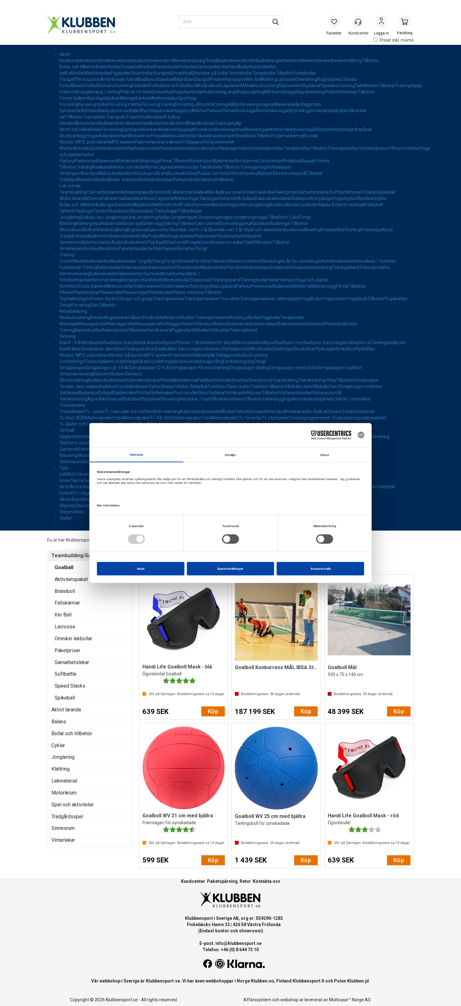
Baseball (165, 79)
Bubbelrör (135, 242)
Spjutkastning (310, 91)
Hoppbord (183, 110)
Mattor (199, 110)
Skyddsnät (311, 85)
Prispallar (160, 135)
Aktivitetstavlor (96, 242)
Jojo (99, 217)
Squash (308, 160)
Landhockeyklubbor (178, 173)
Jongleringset (184, 217)
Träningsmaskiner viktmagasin (270, 298)
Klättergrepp (88, 223)
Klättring (68, 223)
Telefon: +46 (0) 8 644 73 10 (231, 949)
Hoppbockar (161, 110)
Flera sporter (88, 79)
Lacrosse (286, 79)
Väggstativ (310, 104)
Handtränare (159, 330)
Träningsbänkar (168, 298)
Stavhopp (348, 91)
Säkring (170, 223)
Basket (224, 60)
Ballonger (105, 204)
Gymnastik (70, 110)
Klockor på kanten (127, 355)
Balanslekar (280, 198)
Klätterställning (112, 229)
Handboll (68, 123)
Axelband (101, 167)
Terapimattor (297, 148)
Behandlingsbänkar (109, 317)
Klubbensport (79, 539)
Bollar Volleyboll (124, 179)
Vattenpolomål (327, 392)
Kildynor (173, 317)
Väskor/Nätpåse (191, 386)
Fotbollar (188, 66)
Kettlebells (85, 261)
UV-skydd (226, 342)
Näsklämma (185, 380)
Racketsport (202, 160)
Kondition (69, 286)
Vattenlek (227, 198)
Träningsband (345, 267)
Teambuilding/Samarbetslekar (90, 192)
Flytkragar (325, 348)
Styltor (380, 198)
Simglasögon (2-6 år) (151, 367)
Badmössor (115, 380)
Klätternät (127, 160)
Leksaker (186, 235)
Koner (199, 129)
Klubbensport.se (163, 980)
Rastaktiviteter (86, 499)
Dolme (133, 380)
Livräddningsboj (238, 361)
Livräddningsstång (205, 361)
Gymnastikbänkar (139, 129)
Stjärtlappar (164, 248)
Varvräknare (170, 141)
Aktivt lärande (73, 198)
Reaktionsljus (257, 267)
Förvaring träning (158, 104)
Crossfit (67, 261)
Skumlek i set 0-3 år (188, 229)
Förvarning (111, 129)
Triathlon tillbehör (267, 386)
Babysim (101, 373)
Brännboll (160, 192)
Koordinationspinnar (225, 129)
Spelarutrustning (338, 85)
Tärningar (208, 198)
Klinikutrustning (75, 317)
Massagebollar (92, 323)
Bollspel (105, 392)
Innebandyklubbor (129, 60)
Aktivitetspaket (135, 192)
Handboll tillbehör (123, 123)
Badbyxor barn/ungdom (327, 342)
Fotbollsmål (187, 85)
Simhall (67, 430)
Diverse (94, 198)
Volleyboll (69, 179)
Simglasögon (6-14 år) (108, 367)
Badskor (214, 348)
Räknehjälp (204, 355)
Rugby (323, 79)
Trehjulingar (166, 210)
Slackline (365, 198)
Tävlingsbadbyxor (388, 342)
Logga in (381, 22)
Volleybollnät (185, 179)
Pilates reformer (188, 292)
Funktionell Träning (78, 267)
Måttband (273, 91)
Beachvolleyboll (93, 179)
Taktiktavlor (366, 85)
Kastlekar (134, 198)
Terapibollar (264, 73)
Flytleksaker (161, 392)
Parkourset (86, 160)
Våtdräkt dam (298, 386)
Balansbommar (113, 110)
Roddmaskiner (175, 286)
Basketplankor (317, 60)
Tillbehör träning (76, 167)
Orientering (306, 79)
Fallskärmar (181, 192)
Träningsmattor (343, 148)
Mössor (254, 392)
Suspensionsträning (312, 267)
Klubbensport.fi (308, 980)
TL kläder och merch (80, 424)
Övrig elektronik (219, 141)
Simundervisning (76, 373)
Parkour (214, 110)
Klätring (269, 79)
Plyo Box (235, 267)
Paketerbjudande (136, 248)
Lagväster (231, 85)
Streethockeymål (290, 173)
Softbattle (340, 192)
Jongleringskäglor (215, 217)
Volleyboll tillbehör (216, 179)
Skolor (66, 499)
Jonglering (70, 217)
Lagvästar (168, 167)
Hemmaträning (75, 273)
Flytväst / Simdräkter (196, 342)
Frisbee (218, 79)
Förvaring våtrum (192, 104)
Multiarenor (139, 135)
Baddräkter (145, 342)
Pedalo (331, 323)
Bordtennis (246, 160)
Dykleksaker (125, 392)
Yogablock (357, 298)
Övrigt (211, 60)
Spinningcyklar (204, 286)
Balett (135, 110)
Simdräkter (304, 348)
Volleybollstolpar (156, 179)
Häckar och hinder (128, 167)
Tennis (323, 160)
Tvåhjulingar (190, 210)
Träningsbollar (254, 279)
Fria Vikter (202, 261)
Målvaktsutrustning (260, 85)
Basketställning (346, 60)
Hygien (66, 436)
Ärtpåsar (172, 116)
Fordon (101, 210)
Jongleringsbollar (265, 204)
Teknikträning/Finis (317, 380)
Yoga (306, 298)
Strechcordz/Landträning (273, 380)
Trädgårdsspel (74, 235)
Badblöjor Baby (119, 342)
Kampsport (236, 79)
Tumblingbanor (374, 148)
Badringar (283, 348)
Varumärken (72, 511)
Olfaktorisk (175, 242)
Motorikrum (71, 229)
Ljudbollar (309, 204)
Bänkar (85, 449)
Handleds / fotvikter (376, 261)
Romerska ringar (272, 110)
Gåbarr (135, 317)
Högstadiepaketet (368, 417)
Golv (94, 304)
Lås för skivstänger (303, 261)
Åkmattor (185, 248)
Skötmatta (246, 342)
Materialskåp (287, 104)
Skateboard (119, 210)
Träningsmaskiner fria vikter (212, 298)
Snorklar (240, 380)
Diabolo (88, 217)
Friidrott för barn (136, 91)
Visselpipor (281, 167)
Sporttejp (187, 98)
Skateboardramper (216, 135)
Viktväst (184, 261)
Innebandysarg (190, 60)
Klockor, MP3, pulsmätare (84, 141)
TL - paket (95, 411)
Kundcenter (193, 881)
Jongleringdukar (120, 217)
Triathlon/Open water (229, 386)
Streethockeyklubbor (252, 173)
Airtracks (89, 110)
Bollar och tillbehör (78, 66)
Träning (67, 254)
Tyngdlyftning (150, 261)
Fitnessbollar (166, 66)
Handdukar (137, 386)
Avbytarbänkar (113, 135)
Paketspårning (222, 881)
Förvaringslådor (224, 104)
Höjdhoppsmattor (143, 148)
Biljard (180, 79)
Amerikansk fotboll (119, 79)
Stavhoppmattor (267, 148)
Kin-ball (310, 135)
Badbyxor (147, 79)
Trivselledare (72, 405)
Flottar (143, 392)
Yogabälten (395, 298)
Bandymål (92, 173)
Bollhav (90, 229)
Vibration (264, 242)
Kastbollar (260, 66)
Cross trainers (92, 286)
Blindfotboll (170, 204)
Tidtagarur (193, 141)
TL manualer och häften (128, 411)
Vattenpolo (236, 392)
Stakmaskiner (147, 286)
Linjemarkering (288, 135)
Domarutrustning (115, 85)
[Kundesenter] (358, 21)
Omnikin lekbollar (258, 192)
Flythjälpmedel (236, 348)
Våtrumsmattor (404, 148)
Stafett (331, 91)
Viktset (254, 261)
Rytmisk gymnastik (308, 110)
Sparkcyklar (142, 210)
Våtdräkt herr (325, 386)
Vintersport (71, 173)
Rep (309, 129)
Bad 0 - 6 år (71, 342)
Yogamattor (334, 298)
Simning (68, 336)
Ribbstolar (323, 129)
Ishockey (89, 248)
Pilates (66, 292)
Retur (245, 881)
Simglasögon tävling (249, 367)
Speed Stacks (343, 79)
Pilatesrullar (111, 292)
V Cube (292, 217)
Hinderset (166, 129)
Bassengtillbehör (76, 455)
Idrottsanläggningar (79, 135)
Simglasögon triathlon (340, 367)
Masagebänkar (135, 98)
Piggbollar (120, 73)
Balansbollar (109, 267)
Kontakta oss (266, 881)
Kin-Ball (254, 79)
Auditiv (118, 242)
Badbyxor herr (290, 342)
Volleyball (385, 486)
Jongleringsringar (250, 217)
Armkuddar (93, 342)
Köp (213, 711)
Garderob (69, 449)
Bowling (313, 229)
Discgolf (68, 79)
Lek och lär (70, 185)
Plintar (228, 110)
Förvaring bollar (93, 104)
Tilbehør (315, 173)
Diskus (158, 91)
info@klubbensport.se (238, 943)
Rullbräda (347, 323)
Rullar (316, 298)
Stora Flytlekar (211, 392)
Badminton (225, 160)
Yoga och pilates (312, 279)
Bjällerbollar (147, 204)
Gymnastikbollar (213, 66)
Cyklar (66, 210)
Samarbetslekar (314, 192)
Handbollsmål (175, 123)
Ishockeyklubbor (118, 173)
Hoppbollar (237, 204)
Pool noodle (185, 392)
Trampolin (116, 116)
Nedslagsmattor (235, 148)
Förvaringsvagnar (257, 104)
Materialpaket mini (104, 417)
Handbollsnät (202, 123)
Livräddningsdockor (167, 361)
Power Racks (104, 298)
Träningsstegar (255, 167)
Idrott (65, 54)
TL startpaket (275, 417)
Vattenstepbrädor (318, 398)
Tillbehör (370, 60)
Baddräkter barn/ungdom (180, 348)
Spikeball (386, 192)
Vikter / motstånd (353, 398)
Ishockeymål (146, 173)
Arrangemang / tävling (97, 91)
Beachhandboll (91, 123)
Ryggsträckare (181, 323)
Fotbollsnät (210, 85)
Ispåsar (112, 98)
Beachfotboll (85, 85)
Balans (261, 198)
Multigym (81, 298)
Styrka (66, 298)
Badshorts (361, 342)
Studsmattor (229, 235)
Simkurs (134, 373)
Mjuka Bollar (331, 204)
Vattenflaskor (161, 386)
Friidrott (67, 91)
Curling (353, 229)
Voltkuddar (152, 116)
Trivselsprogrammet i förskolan (320, 417)
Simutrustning (74, 380)
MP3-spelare (122, 141)
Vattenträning (73, 398)
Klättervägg (148, 160)
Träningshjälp (408, 85)
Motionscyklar (119, 286)
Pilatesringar (135, 292)
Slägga (290, 91)
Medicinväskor (164, 98)
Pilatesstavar (86, 292)
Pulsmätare (146, 141)
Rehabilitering (73, 311)
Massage (69, 323)
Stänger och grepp (135, 298)
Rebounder (290, 85)
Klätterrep (130, 223)
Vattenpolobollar (295, 392)
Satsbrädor (338, 110)
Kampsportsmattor (180, 148)
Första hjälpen (73, 98)
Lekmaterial (207, 223)
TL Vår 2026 (162, 417)
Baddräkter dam (98, 348)
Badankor (88, 392)
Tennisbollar (240, 73)
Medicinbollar (97, 73)
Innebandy (70, 60)
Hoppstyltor (344, 198)
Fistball (147, 66)
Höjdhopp (174, 91)
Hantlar (103, 261)
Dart (190, 79)
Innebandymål (161, 60)
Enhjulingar (322, 198)
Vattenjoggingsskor (281, 398)
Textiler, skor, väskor (79, 386)
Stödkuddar (153, 317)
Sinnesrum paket (227, 242)
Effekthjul (154, 242)
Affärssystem (257, 999)
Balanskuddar (135, 267)
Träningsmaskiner (212, 317)
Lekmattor (209, 148)
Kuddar (188, 317)
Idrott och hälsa (75, 129)
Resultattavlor (183, 135)
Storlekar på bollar (210, 73)
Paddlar (204, 380)
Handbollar (239, 66)
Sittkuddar (219, 330)
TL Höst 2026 (73, 417)
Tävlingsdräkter (140, 348)
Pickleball (292, 160)
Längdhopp (237, 91)
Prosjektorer (198, 242)
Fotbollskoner (162, 85)
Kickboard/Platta (156, 380)
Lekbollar (75, 73)
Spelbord (384, 229)
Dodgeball (130, 66)
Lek (324, 411)
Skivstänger (272, 261)
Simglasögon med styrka (293, 367)
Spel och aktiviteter (264, 229)
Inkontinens (232, 398)
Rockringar (245, 110)
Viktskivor (237, 261)
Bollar (95, 129)
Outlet (66, 518)
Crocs (121, 386)
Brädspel (329, 229)
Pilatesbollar (160, 292)
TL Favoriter (250, 417)
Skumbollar (141, 73)
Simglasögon (73, 367)
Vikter (274, 279)
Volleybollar (304, 73)
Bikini (119, 348)
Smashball (181, 73)
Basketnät (292, 60)
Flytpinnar (151, 398)
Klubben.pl (358, 980)
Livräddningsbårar (130, 361)
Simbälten (345, 348)
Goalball (200, 192)
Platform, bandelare (79, 442)
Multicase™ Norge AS (350, 999)
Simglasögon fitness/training (200, 367)
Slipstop (68, 505)
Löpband (227, 286)
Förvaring (69, 104)
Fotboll (66, 85)
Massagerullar (121, 323)
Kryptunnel (137, 229)
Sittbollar (200, 330)
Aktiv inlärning (166, 411)
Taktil (249, 242)
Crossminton (270, 160)
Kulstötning (215, 91)
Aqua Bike (97, 398)
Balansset (107, 160)
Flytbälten (365, 348)
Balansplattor (162, 267)
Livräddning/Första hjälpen (86, 361)
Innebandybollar (96, 60)
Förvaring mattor (125, 104)
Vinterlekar (70, 248)
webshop (289, 999)
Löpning (256, 91)
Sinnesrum (70, 242)
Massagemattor (151, 323)
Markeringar (257, 129)
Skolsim (118, 373)
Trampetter (94, 116)
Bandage (96, 98)
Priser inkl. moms (397, 40)
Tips (64, 467)
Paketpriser (293, 129)
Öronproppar (366, 380)
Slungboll (162, 73)
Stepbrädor (281, 267)
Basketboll (125, 204)
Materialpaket (136, 417)
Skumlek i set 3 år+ (226, 229)
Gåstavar (137, 330)
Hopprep (184, 129)
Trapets (133, 116)
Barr (145, 110)
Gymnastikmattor (108, 148)
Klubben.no (262, 980)
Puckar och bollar (214, 173)
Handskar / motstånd (200, 398)
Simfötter (222, 380)
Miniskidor (108, 248)
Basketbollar (243, 60)
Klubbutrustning (252, 355)
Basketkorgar (269, 60)
